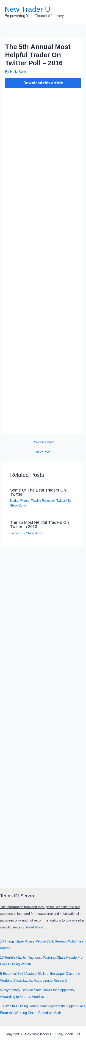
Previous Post (43, 442)
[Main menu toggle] (76, 12)
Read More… (36, 927)
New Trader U (27, 9)
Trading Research (43, 500)
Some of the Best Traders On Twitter (38, 492)
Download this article (43, 82)
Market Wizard (19, 500)
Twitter (60, 500)
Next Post (43, 452)
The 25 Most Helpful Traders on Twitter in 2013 (39, 524)
